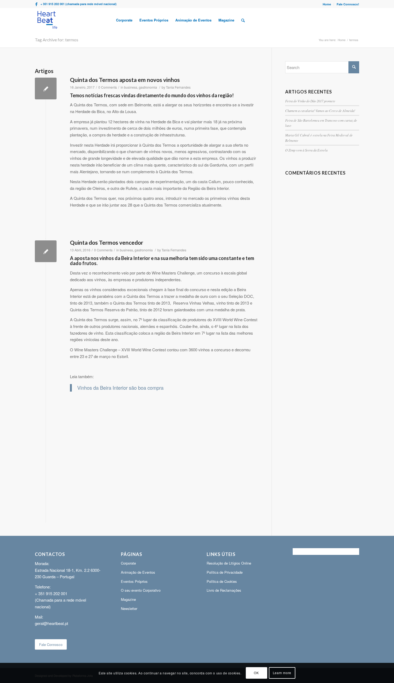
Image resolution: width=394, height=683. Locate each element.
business (130, 87)
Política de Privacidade (225, 572)
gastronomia (148, 87)
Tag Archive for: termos (56, 39)
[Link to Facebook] (36, 4)
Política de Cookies (222, 581)
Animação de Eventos (138, 572)
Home (327, 4)
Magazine (128, 599)
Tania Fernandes (178, 87)
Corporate (128, 563)
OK (256, 672)
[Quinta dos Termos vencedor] (46, 251)
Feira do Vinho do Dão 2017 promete (310, 101)
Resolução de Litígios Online (229, 563)
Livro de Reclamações (224, 590)
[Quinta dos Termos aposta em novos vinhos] (46, 88)
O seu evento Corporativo (141, 590)
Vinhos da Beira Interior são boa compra (120, 387)
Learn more (282, 672)
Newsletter (129, 608)
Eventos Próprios (134, 581)
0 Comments (107, 87)
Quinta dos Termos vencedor (106, 242)
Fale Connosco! (348, 4)
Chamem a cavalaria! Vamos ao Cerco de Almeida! (320, 110)
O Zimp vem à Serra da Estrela (306, 150)
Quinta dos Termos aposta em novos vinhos (125, 79)
